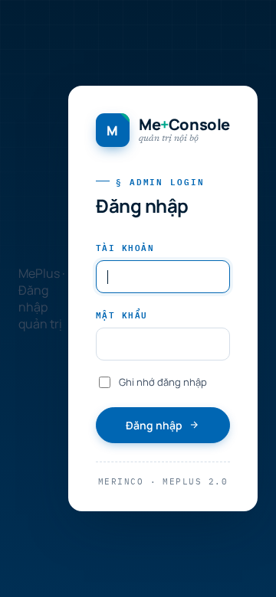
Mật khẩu (122, 314)
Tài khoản (125, 247)
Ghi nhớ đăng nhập (163, 382)
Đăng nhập (154, 425)
